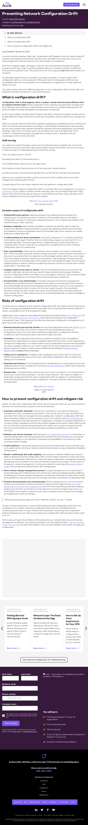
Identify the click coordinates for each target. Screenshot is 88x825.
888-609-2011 (44, 770)
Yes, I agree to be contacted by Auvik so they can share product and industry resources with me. (21, 715)
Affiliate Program (58, 815)
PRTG (43, 784)
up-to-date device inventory (59, 434)
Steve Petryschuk (17, 19)
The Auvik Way (63, 802)
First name (7, 674)
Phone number (9, 694)
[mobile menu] (84, 4)
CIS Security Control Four (29, 318)
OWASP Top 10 (79, 327)
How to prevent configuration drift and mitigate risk (29, 46)
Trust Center (47, 815)
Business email (9, 684)
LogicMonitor (44, 788)
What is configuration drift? (19, 37)
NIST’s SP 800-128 (73, 315)
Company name (9, 704)
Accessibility (20, 815)
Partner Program (34, 802)
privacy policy (16, 731)
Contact (72, 802)
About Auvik (18, 802)
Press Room (53, 802)
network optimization (56, 366)
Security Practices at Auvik (33, 815)
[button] (2, 628)
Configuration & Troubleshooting (25, 22)
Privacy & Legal (69, 815)
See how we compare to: (44, 777)
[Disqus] (44, 568)
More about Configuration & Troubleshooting (44, 660)
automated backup (74, 418)
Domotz (44, 791)
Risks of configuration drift (18, 42)
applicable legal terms (30, 731)
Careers (44, 802)
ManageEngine (44, 795)
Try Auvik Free (71, 5)
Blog (25, 802)
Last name (26, 674)
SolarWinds (44, 781)
